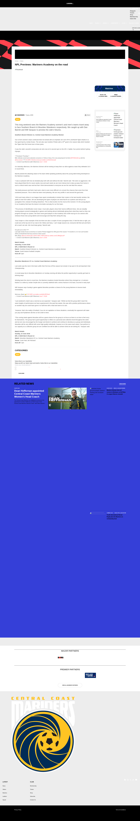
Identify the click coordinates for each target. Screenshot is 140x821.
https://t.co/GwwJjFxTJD (28, 235)
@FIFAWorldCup (75, 158)
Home (16, 61)
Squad (4, 799)
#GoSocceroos (35, 160)
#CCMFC (28, 160)
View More (122, 383)
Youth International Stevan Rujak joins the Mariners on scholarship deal (103, 146)
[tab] (103, 95)
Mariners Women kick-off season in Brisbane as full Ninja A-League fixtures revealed (104, 135)
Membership (33, 786)
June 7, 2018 (43, 162)
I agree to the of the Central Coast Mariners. (33, 367)
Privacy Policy (28, 367)
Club (123, 23)
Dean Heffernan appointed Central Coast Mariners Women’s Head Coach (103, 121)
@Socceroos (18, 160)
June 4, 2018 (43, 237)
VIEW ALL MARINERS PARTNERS (70, 685)
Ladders (5, 796)
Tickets (32, 789)
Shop (31, 792)
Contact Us (33, 799)
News (21, 61)
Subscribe (21, 373)
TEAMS (97, 23)
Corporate (114, 23)
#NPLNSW (44, 235)
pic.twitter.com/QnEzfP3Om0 (41, 294)
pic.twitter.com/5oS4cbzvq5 (48, 160)
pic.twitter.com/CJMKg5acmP (56, 235)
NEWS (91, 23)
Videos (105, 23)
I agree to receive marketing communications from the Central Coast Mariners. (39, 369)
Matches (5, 792)
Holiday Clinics (134, 23)
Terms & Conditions (121, 809)
